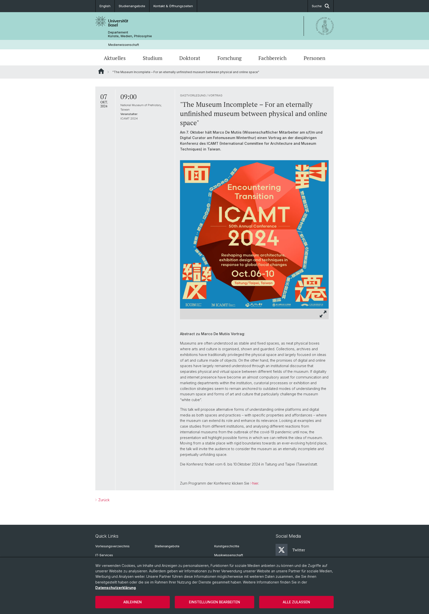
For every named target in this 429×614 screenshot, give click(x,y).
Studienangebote (132, 6)
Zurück (103, 500)
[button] (323, 314)
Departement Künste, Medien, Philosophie (130, 34)
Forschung (229, 58)
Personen (314, 58)
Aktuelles (115, 58)
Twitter (298, 549)
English (105, 6)
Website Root (101, 71)
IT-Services (104, 555)
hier (255, 483)
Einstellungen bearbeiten (214, 602)
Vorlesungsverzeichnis (112, 546)
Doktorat (189, 58)
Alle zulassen (296, 602)
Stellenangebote (167, 546)
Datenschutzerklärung (115, 587)
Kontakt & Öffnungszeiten (173, 6)
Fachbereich (272, 58)
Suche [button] (317, 6)
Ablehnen (132, 602)
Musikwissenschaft (228, 555)
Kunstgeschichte (226, 546)
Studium (152, 58)
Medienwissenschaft (123, 45)
